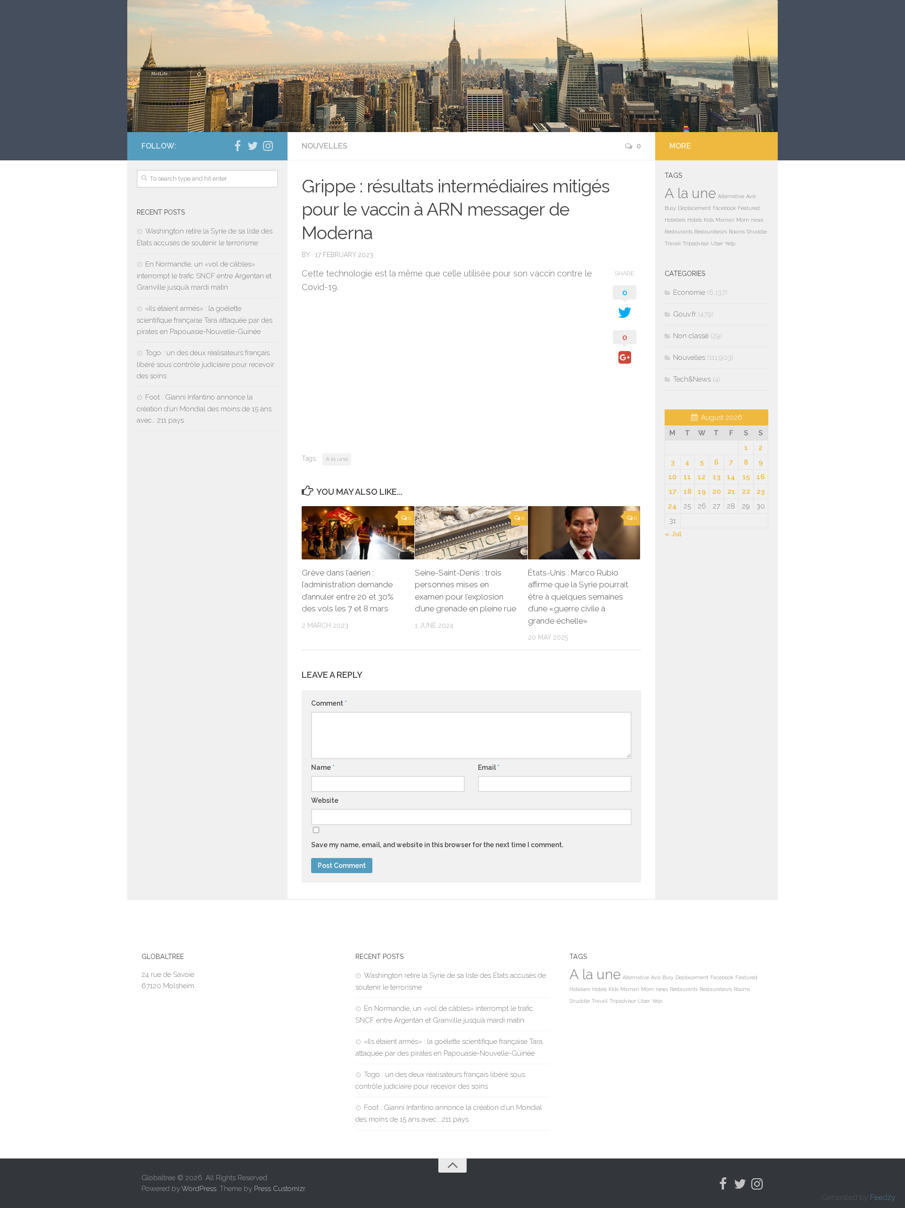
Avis (751, 196)
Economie (689, 292)
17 (672, 491)
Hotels (694, 220)
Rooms (737, 231)
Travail (673, 243)
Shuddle (757, 231)
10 (672, 477)
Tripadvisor (696, 243)
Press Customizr (279, 1188)
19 (702, 491)
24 (672, 506)
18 (687, 491)
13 (716, 477)
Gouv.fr (684, 314)
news (757, 220)
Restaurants (678, 231)
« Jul (673, 534)
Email (489, 767)
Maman (725, 220)
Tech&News (692, 379)
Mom (742, 220)
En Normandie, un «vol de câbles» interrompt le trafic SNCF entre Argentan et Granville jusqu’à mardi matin (204, 276)
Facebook (724, 208)
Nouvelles (324, 146)
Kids (709, 220)
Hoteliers (675, 220)
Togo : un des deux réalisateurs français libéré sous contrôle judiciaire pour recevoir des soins (205, 364)
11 (687, 477)
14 (731, 477)
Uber (717, 243)
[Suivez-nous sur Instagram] (267, 145)
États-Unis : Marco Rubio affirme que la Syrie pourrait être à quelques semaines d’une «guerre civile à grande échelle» (578, 596)
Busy (670, 208)
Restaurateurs (710, 231)
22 (746, 491)
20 (716, 491)
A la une (337, 459)
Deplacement (694, 208)
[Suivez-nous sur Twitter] (252, 145)
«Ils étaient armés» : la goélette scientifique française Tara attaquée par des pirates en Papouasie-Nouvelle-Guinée (204, 320)
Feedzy (883, 1197)
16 (761, 477)
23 (761, 491)
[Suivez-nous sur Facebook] (237, 145)
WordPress (198, 1188)
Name (323, 767)
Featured (749, 208)
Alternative (731, 196)
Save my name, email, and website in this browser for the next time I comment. (437, 845)
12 (702, 477)
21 (731, 491)
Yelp (730, 243)
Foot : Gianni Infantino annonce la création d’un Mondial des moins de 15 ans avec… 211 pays (204, 409)
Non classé (690, 336)
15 (746, 477)
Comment (329, 703)
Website (324, 800)
